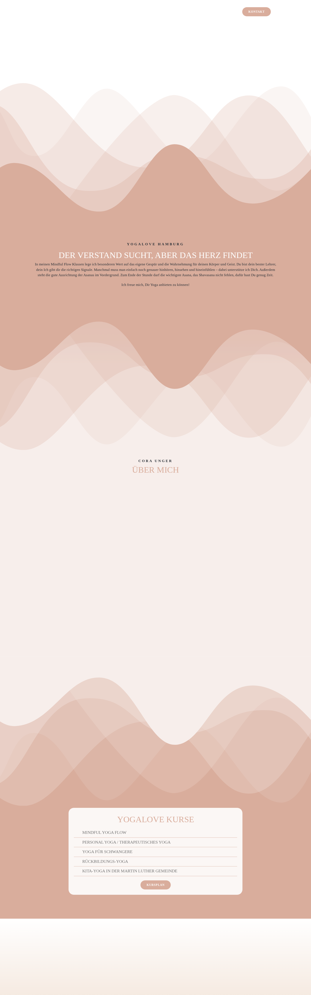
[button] (139, 832)
